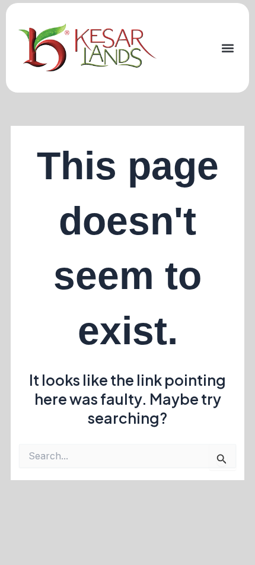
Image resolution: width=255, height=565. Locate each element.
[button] (227, 48)
